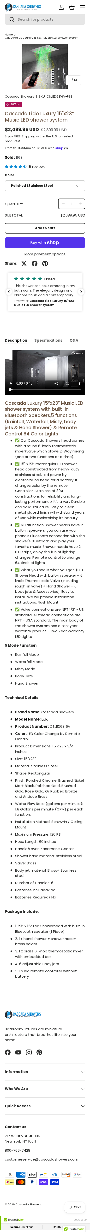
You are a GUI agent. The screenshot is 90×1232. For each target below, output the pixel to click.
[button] (16, 166)
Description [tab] (16, 340)
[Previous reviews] (9, 292)
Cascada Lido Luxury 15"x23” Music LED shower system (41, 37)
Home (9, 34)
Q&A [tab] (74, 340)
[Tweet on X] (24, 263)
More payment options (45, 254)
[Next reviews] (81, 292)
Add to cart (45, 228)
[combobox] (45, 19)
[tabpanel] (45, 664)
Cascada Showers (19, 96)
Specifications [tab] (48, 340)
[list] (45, 66)
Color (9, 175)
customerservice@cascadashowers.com (41, 1159)
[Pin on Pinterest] (45, 263)
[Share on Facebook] (34, 263)
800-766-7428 (17, 1150)
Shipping (28, 136)
